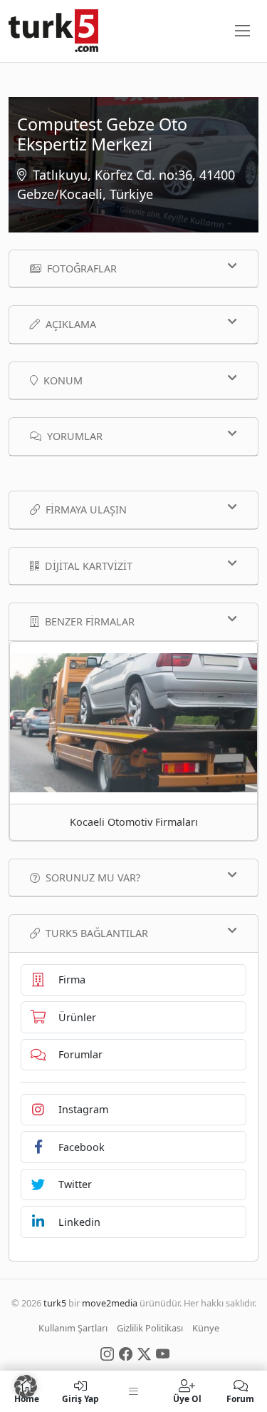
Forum (240, 1398)
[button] (25, 1386)
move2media (109, 1302)
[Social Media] (107, 1352)
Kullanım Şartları (73, 1327)
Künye (205, 1327)
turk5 (54, 1302)
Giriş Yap (80, 1398)
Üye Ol (187, 1398)
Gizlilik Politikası (150, 1327)
